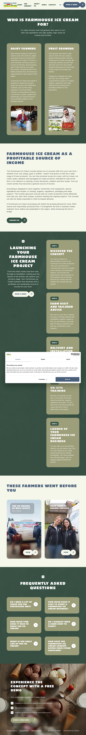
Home (19, 5)
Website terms (36, 730)
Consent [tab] (17, 359)
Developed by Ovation (71, 730)
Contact (52, 5)
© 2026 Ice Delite (54, 730)
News (44, 5)
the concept (27, 5)
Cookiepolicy (24, 730)
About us (37, 5)
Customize (42, 379)
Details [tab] (43, 359)
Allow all (67, 379)
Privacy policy (12, 730)
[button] (61, 4)
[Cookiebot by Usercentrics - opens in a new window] (72, 354)
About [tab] (68, 359)
